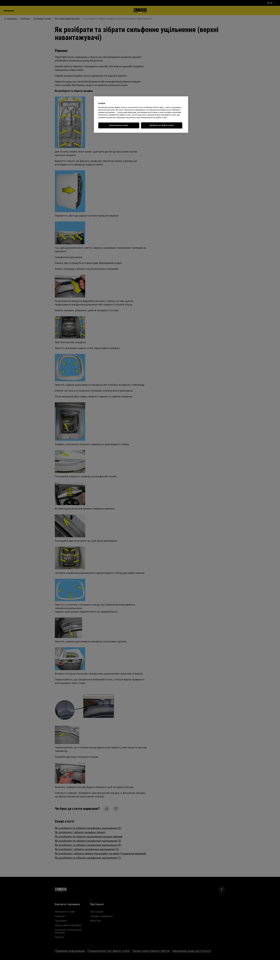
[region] (141, 114)
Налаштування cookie (118, 125)
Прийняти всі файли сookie (162, 125)
